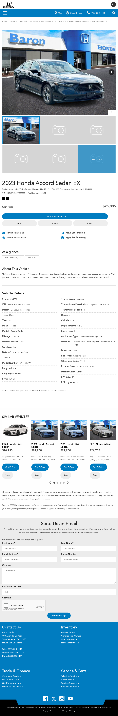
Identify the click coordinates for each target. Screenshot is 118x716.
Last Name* (67, 543)
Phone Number (68, 554)
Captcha (6, 597)
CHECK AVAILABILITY (55, 216)
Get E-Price (10, 467)
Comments (7, 565)
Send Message (59, 615)
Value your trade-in (75, 232)
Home (5, 21)
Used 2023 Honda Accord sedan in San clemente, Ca (34, 21)
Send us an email (15, 232)
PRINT (90, 223)
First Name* (8, 543)
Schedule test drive (16, 237)
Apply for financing (75, 237)
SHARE (55, 223)
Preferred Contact (11, 586)
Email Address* (10, 554)
